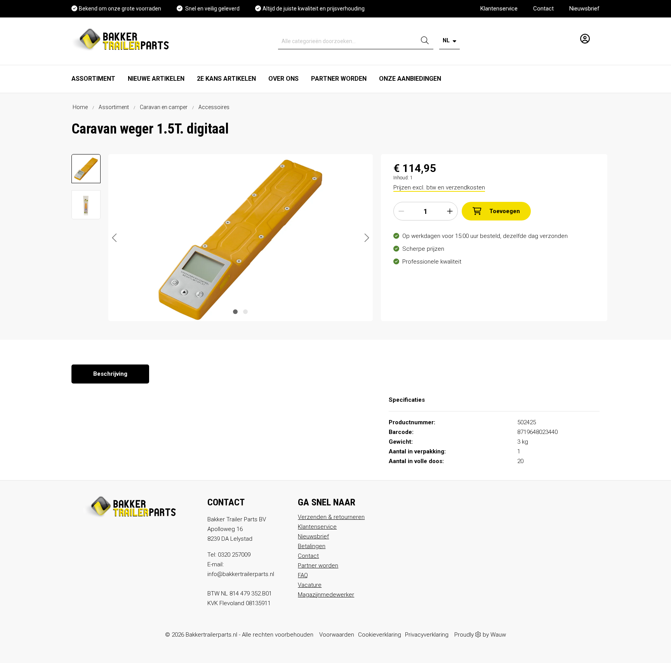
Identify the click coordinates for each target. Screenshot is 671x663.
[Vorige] (114, 237)
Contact (543, 8)
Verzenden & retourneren (331, 517)
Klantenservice (499, 8)
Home (80, 107)
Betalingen (311, 546)
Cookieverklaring (379, 634)
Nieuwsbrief (584, 8)
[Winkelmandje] (597, 36)
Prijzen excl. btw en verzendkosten (439, 187)
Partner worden (318, 565)
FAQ (303, 575)
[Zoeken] (424, 41)
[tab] (110, 374)
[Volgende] (367, 237)
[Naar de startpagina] (122, 39)
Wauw (498, 634)
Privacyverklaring (426, 634)
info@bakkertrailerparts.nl (240, 574)
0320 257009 (234, 554)
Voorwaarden (336, 634)
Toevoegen (504, 211)
